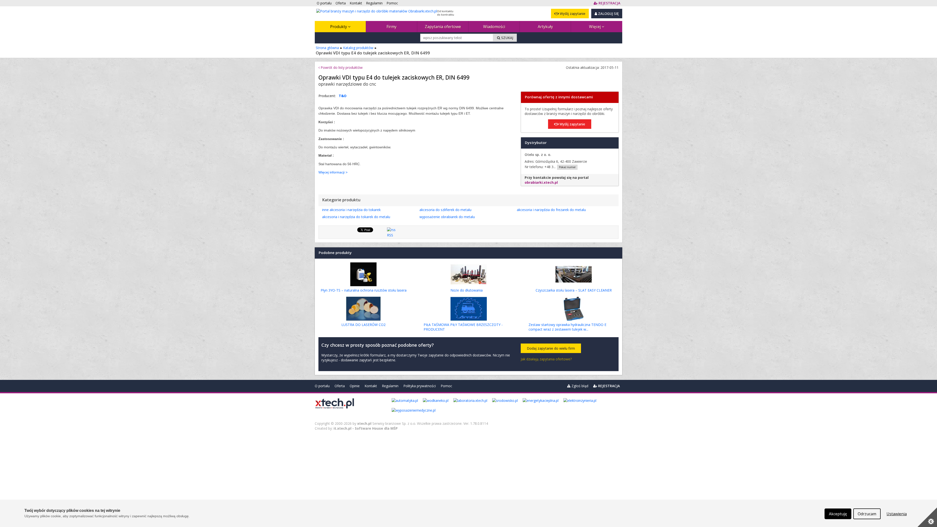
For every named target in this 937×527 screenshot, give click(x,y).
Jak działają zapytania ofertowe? (546, 359)
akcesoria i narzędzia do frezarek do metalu (551, 209)
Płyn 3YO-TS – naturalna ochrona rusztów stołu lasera (364, 290)
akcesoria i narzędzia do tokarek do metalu (356, 216)
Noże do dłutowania (466, 290)
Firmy (392, 26)
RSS (390, 235)
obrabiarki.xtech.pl (541, 182)
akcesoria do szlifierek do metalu (445, 209)
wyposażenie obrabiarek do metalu (447, 216)
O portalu (322, 386)
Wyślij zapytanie (572, 13)
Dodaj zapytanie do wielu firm (551, 348)
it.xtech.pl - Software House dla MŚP (366, 428)
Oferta (340, 386)
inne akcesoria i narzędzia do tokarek (351, 209)
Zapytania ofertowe (443, 26)
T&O (342, 95)
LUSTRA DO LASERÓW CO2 (363, 324)
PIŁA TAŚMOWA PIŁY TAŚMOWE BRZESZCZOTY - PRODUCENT (463, 327)
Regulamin (390, 386)
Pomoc (446, 386)
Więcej (595, 26)
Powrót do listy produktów (341, 67)
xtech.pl (364, 423)
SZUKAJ (506, 37)
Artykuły (545, 26)
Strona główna (327, 47)
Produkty (339, 26)
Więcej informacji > (332, 172)
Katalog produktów (358, 47)
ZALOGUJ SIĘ (608, 13)
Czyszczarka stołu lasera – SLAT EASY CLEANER (574, 290)
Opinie (355, 386)
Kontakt (371, 386)
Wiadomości (494, 26)
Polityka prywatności (419, 386)
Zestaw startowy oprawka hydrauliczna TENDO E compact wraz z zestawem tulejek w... (567, 327)
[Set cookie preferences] (927, 517)
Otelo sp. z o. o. (538, 154)
